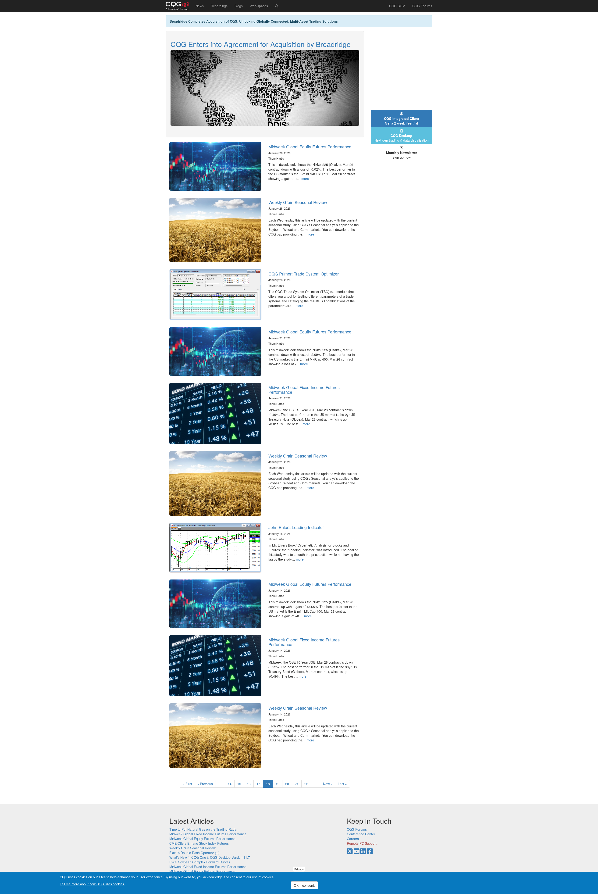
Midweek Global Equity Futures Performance (309, 146)
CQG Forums (422, 6)
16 (250, 783)
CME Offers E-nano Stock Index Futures (199, 843)
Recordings (219, 6)
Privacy (299, 869)
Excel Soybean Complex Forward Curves (199, 862)
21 (298, 783)
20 (288, 783)
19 (279, 783)
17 (259, 783)
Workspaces (259, 6)
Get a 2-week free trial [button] (401, 120)
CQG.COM (397, 6)
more (305, 178)
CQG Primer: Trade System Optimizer (303, 274)
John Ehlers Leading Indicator (296, 527)
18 (269, 784)
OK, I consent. (304, 885)
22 (307, 783)
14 (231, 783)
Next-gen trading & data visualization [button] (401, 138)
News (200, 6)
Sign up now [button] (401, 155)
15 (240, 783)
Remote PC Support (362, 843)
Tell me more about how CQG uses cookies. (92, 883)
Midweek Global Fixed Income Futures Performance (304, 389)
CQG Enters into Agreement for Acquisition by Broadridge (261, 44)
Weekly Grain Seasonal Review (297, 202)
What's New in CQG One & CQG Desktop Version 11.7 (209, 857)
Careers (353, 838)
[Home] (179, 6)
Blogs (239, 6)
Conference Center (361, 834)
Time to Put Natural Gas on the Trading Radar (203, 829)
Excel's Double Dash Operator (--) (194, 852)
